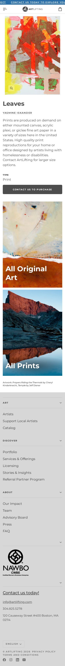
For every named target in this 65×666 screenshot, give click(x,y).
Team (7, 510)
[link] (32, 189)
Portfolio (10, 452)
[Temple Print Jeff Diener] (32, 333)
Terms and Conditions (21, 654)
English (12, 643)
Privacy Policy (44, 651)
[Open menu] (8, 9)
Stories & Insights (17, 473)
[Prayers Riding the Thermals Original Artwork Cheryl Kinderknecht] (32, 245)
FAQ (6, 531)
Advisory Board (15, 517)
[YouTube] (24, 659)
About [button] (8, 492)
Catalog (9, 428)
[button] (32, 542)
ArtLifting (14, 651)
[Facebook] (4, 659)
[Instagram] (10, 659)
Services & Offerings (19, 459)
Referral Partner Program (24, 479)
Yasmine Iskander (17, 112)
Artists (8, 414)
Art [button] (5, 402)
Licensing (11, 466)
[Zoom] (32, 55)
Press (7, 524)
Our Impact (12, 504)
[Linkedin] (17, 659)
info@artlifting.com (17, 602)
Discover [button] (10, 440)
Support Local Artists (20, 421)
